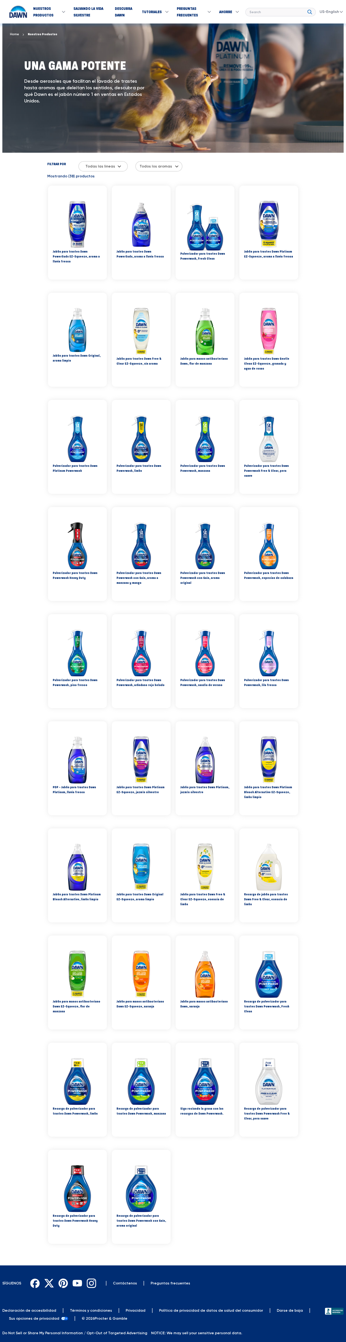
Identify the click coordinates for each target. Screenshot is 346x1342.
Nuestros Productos (43, 12)
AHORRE (225, 11)
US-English (329, 11)
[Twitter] (49, 1283)
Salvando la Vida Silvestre (88, 12)
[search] (309, 11)
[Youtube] (77, 1283)
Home (14, 34)
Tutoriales (152, 11)
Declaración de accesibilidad (29, 1310)
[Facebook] (35, 1283)
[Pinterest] (63, 1283)
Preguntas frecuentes (187, 12)
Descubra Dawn (123, 12)
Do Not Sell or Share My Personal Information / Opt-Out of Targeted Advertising (74, 1333)
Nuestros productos (42, 34)
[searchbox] (280, 12)
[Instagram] (91, 1283)
